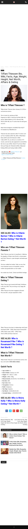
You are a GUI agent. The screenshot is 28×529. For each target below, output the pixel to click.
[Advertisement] (14, 20)
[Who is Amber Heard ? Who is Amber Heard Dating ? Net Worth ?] (5, 435)
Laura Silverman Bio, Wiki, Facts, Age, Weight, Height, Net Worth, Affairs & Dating (20, 422)
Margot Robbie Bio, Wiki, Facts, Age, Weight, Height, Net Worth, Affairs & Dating (7, 422)
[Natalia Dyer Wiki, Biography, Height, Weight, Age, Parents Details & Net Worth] (5, 451)
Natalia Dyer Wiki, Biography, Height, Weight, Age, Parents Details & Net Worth (17, 451)
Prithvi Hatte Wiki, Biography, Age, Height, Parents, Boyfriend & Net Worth (17, 443)
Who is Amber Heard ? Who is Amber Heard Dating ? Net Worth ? (18, 436)
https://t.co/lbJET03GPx (7, 154)
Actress (2, 70)
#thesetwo (17, 151)
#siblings (12, 151)
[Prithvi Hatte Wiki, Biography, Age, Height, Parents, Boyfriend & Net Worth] (5, 443)
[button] (26, 2)
